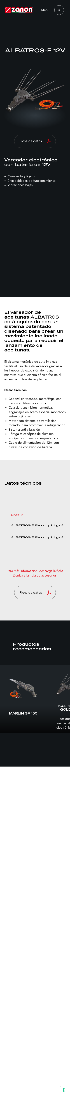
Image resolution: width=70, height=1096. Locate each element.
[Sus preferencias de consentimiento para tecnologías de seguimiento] (63, 1089)
